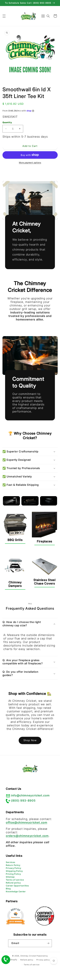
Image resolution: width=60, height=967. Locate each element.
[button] (3, 15)
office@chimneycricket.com (26, 822)
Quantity (7, 122)
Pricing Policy (13, 874)
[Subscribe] (48, 943)
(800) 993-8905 (23, 800)
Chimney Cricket (28, 956)
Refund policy (13, 882)
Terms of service (15, 880)
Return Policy (13, 865)
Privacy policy (43, 960)
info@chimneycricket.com (30, 795)
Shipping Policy (14, 871)
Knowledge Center (16, 891)
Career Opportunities (17, 885)
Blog (8, 888)
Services (10, 862)
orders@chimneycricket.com (27, 836)
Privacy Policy (13, 868)
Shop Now (30, 740)
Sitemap (10, 877)
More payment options (30, 162)
